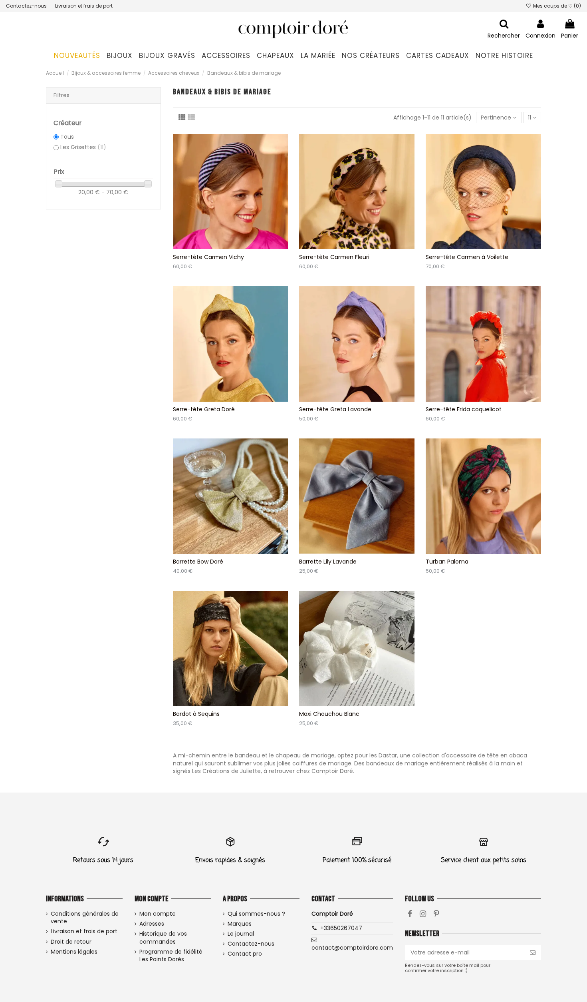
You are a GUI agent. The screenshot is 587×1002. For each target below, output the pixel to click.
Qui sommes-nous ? (256, 914)
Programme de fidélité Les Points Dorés (170, 956)
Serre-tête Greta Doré (204, 409)
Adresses (151, 924)
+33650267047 (341, 928)
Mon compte (157, 914)
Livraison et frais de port (84, 5)
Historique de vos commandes (163, 938)
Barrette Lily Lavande (328, 562)
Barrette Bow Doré (198, 562)
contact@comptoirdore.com (352, 948)
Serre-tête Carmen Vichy (208, 257)
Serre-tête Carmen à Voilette (467, 257)
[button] (119, 56)
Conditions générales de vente (85, 918)
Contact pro (245, 954)
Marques (240, 924)
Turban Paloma (447, 562)
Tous (67, 137)
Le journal (241, 934)
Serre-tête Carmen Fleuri (334, 257)
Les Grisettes (83, 147)
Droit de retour (71, 942)
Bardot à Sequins (196, 714)
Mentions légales (74, 952)
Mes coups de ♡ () (556, 5)
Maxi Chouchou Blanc (329, 714)
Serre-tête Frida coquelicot (464, 409)
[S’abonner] (532, 952)
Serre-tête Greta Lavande (335, 409)
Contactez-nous (27, 5)
